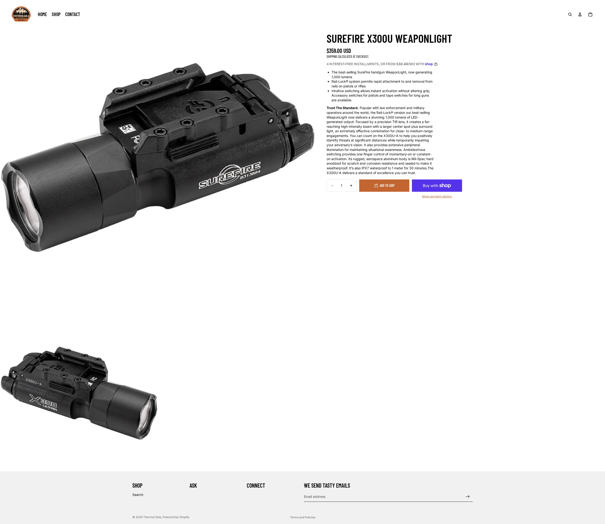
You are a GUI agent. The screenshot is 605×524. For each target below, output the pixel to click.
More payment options (437, 196)
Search (137, 495)
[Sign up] (468, 497)
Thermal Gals (152, 517)
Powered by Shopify (176, 517)
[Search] (570, 14)
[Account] (580, 14)
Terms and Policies (302, 517)
